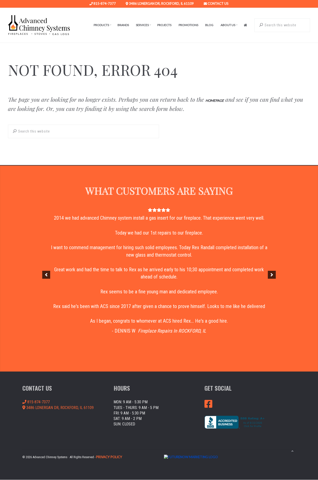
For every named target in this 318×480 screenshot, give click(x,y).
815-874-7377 (104, 3)
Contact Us (218, 3)
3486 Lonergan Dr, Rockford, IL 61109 (161, 3)
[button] (46, 275)
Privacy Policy (109, 457)
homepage (214, 101)
